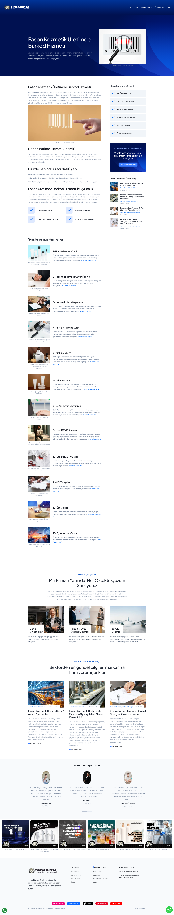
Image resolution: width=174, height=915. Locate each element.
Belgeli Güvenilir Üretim (125, 109)
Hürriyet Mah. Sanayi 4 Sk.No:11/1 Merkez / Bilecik (129, 876)
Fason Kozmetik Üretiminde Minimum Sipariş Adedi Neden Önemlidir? (132, 197)
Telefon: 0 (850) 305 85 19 (127, 867)
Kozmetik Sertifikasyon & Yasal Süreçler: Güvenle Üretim (132, 209)
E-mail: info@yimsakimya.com (128, 871)
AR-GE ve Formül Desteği (126, 117)
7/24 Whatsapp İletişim (128, 164)
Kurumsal (75, 867)
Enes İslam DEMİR (140, 908)
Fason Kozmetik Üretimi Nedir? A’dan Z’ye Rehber (132, 184)
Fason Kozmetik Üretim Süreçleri (129, 188)
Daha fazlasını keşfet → (88, 260)
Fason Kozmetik (100, 867)
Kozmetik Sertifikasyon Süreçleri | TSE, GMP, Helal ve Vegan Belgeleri (131, 221)
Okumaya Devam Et (36, 743)
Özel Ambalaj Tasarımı (124, 133)
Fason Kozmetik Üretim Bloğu (124, 178)
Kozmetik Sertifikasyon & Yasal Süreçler (131, 212)
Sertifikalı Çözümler (124, 125)
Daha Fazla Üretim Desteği (122, 86)
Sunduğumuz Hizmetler (45, 239)
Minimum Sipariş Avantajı (125, 101)
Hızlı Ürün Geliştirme (124, 93)
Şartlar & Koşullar (60, 908)
